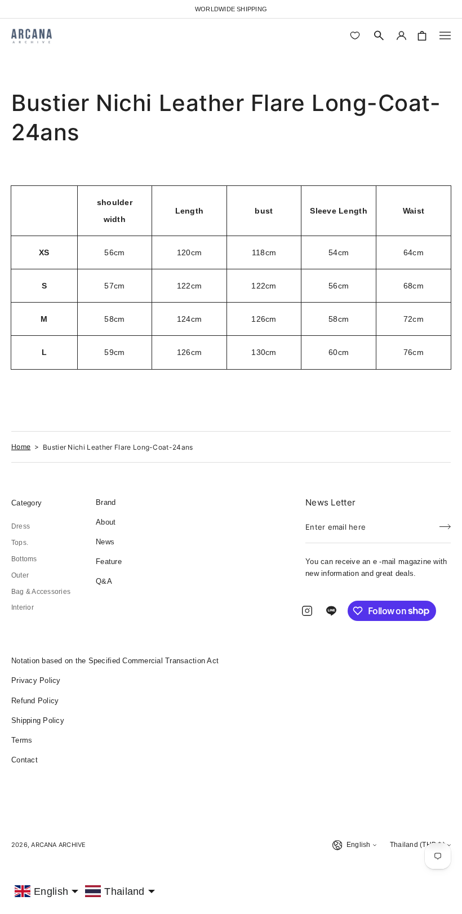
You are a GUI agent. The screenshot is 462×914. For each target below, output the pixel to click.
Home (20, 446)
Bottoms (24, 559)
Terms (21, 740)
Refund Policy (35, 700)
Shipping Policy (37, 720)
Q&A (104, 581)
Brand (105, 502)
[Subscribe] (445, 523)
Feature (109, 561)
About (105, 522)
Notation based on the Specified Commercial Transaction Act (115, 660)
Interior (22, 607)
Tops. (19, 543)
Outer (20, 575)
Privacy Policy (36, 680)
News (105, 542)
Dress (20, 526)
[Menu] (445, 35)
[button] (379, 35)
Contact (24, 760)
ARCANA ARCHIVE (58, 845)
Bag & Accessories (40, 592)
